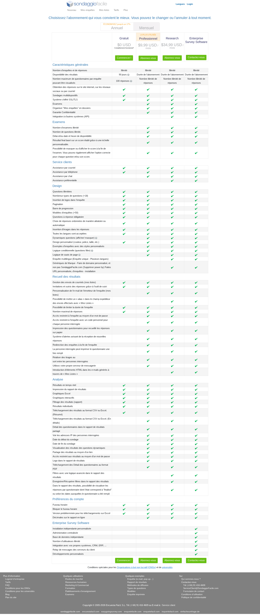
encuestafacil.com (90, 611)
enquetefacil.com (151, 611)
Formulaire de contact (193, 591)
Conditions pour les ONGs (17, 588)
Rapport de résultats (137, 582)
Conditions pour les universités (19, 591)
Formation (70, 588)
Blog (7, 594)
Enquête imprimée (136, 594)
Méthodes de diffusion (137, 585)
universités (167, 567)
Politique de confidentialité (193, 597)
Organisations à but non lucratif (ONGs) (136, 567)
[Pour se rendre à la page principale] (87, 3)
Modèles (131, 591)
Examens (69, 594)
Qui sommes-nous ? (191, 579)
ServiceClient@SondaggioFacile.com (200, 588)
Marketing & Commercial (77, 585)
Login (190, 4)
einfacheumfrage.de (190, 611)
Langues (180, 4)
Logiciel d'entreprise (14, 579)
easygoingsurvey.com (111, 611)
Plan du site (10, 597)
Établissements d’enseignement (80, 591)
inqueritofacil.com (170, 611)
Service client (168, 605)
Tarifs (8, 582)
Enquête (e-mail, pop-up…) (140, 579)
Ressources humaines (76, 582)
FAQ (7, 585)
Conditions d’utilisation (192, 594)
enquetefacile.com (132, 611)
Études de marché (74, 579)
